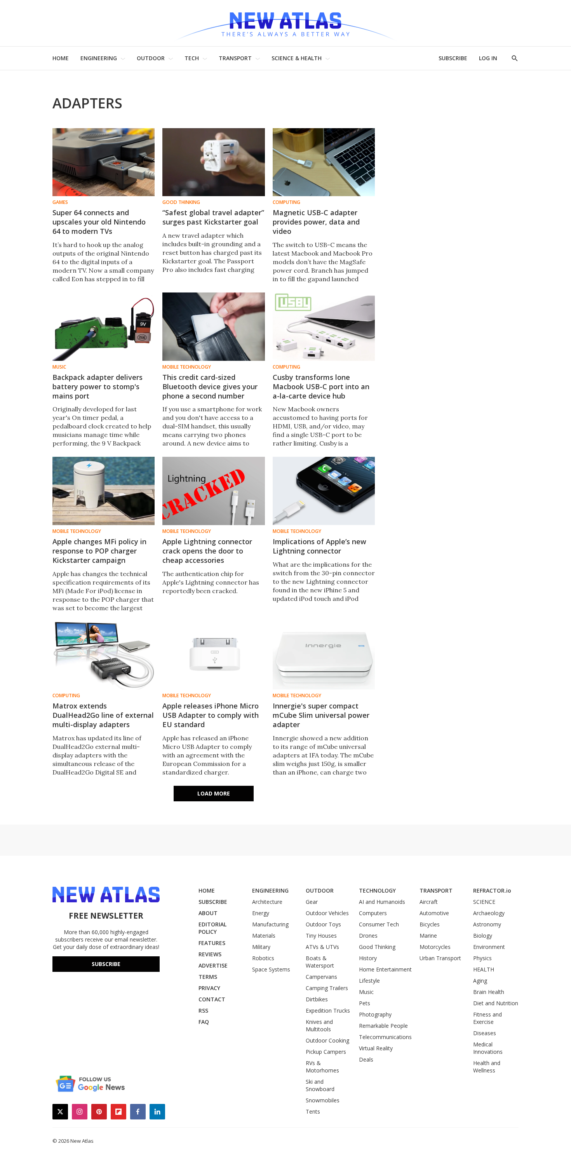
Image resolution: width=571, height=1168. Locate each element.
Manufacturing (270, 924)
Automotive (434, 913)
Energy (260, 913)
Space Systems (271, 969)
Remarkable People (383, 1025)
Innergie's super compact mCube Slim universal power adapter (321, 715)
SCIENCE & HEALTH (297, 58)
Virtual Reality (376, 1048)
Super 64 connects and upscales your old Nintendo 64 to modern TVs (99, 222)
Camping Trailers (327, 988)
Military (261, 946)
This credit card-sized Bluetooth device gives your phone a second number (210, 386)
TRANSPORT (235, 58)
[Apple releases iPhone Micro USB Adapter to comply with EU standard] (213, 655)
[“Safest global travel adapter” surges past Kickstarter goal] (213, 162)
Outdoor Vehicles (327, 913)
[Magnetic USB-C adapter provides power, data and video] (324, 162)
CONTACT (211, 999)
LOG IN (488, 58)
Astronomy (487, 924)
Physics (482, 958)
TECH (192, 58)
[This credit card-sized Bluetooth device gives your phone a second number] (213, 326)
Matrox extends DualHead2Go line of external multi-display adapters (103, 715)
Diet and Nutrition (495, 1003)
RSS (203, 1010)
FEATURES (211, 943)
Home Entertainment (385, 969)
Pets (364, 1003)
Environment (489, 946)
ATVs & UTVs (322, 946)
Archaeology (489, 913)
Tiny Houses (321, 935)
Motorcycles (435, 946)
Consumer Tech (379, 924)
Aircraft (429, 901)
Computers (373, 913)
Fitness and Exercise (487, 1018)
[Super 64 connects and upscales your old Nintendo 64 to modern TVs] (103, 162)
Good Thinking (181, 202)
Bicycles (430, 924)
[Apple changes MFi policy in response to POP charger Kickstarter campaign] (103, 491)
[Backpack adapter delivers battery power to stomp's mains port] (103, 326)
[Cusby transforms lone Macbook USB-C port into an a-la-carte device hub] (324, 326)
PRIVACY (209, 988)
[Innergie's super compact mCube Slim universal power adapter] (324, 655)
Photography (375, 1014)
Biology (482, 935)
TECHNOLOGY (377, 890)
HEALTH (483, 969)
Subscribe (106, 964)
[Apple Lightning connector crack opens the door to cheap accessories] (213, 491)
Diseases (484, 1033)
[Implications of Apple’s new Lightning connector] (324, 491)
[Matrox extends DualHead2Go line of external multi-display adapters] (103, 655)
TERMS (207, 976)
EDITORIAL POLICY (212, 928)
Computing (286, 202)
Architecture (267, 901)
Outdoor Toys (323, 924)
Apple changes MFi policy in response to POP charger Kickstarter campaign (99, 551)
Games (60, 202)
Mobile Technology (186, 367)
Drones (368, 935)
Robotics (263, 958)
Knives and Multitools (319, 1025)
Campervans (321, 976)
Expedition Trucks (328, 1010)
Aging (480, 980)
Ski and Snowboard (320, 1085)
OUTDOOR (151, 58)
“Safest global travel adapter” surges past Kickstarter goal (213, 217)
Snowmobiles (322, 1100)
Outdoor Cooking (327, 1040)
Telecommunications (385, 1037)
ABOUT (208, 913)
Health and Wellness (486, 1066)
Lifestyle (369, 980)
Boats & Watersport (320, 961)
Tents (313, 1111)
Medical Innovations (488, 1048)
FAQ (203, 1021)
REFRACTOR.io (492, 890)
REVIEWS (209, 954)
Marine (428, 935)
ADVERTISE (213, 965)
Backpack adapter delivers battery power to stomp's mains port (97, 386)
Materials (263, 935)
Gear (312, 901)
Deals (366, 1059)
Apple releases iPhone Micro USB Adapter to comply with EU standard (210, 715)
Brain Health (488, 992)
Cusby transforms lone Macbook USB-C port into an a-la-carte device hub (321, 386)
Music (59, 367)
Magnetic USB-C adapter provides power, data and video (316, 222)
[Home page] (285, 23)
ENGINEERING (98, 58)
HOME (60, 58)
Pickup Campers (326, 1051)
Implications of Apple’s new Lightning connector (319, 546)
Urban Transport (440, 958)
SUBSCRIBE (453, 58)
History (368, 958)
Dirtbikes (317, 999)
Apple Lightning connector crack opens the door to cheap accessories (207, 551)
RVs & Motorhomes (322, 1066)
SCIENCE (484, 901)
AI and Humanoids (382, 901)
